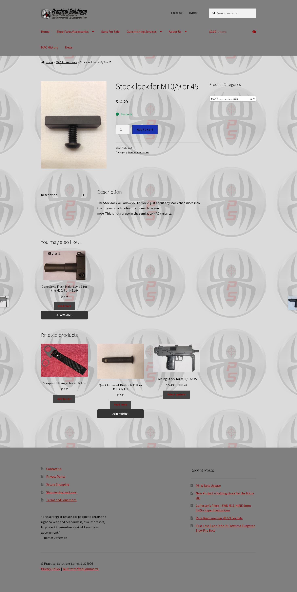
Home (45, 31)
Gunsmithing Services (142, 31)
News (69, 47)
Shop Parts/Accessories (73, 31)
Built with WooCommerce (81, 569)
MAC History (49, 47)
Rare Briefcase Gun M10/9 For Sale (219, 518)
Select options (176, 394)
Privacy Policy (55, 476)
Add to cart (145, 129)
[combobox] (232, 99)
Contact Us (54, 469)
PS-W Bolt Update (208, 486)
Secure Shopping (57, 484)
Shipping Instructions (61, 492)
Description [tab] (49, 195)
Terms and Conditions (61, 500)
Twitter (193, 13)
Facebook (177, 13)
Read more (64, 306)
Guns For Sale (110, 31)
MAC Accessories (66, 62)
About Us (175, 31)
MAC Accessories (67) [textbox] (231, 99)
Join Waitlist (64, 315)
